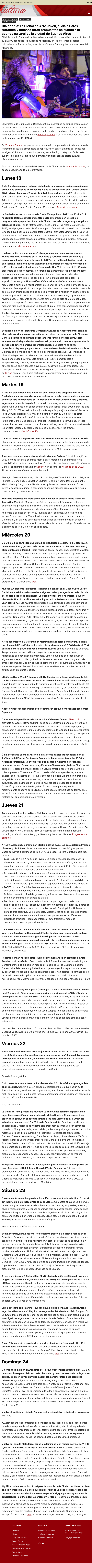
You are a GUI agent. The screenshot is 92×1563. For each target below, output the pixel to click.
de (75, 166)
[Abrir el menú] (89, 12)
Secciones (16, 1525)
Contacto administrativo (47, 1530)
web (10, 373)
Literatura (6, 19)
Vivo (79, 719)
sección (70, 166)
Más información (26, 246)
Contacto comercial (45, 1537)
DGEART (82, 466)
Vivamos (41, 134)
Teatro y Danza (25, 19)
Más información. (30, 431)
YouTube (66, 466)
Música (14, 19)
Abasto (72, 719)
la (6, 373)
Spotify (40, 466)
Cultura (51, 134)
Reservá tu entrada (67, 207)
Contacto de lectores (46, 1534)
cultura (81, 166)
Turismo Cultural (9, 22)
